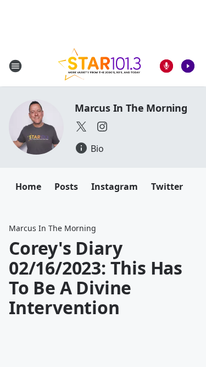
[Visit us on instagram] (102, 126)
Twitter (167, 186)
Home (28, 186)
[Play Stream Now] (187, 66)
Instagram (114, 186)
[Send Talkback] (166, 66)
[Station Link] (99, 66)
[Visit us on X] (81, 126)
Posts (66, 186)
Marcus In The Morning (131, 107)
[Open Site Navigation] (15, 66)
